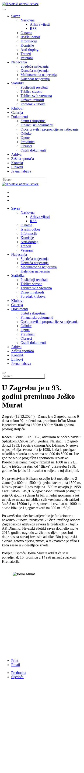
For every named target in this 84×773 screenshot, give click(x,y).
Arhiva (16, 154)
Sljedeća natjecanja (35, 66)
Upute (25, 138)
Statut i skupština (33, 121)
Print (14, 661)
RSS (33, 29)
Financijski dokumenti (37, 125)
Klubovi (17, 108)
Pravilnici (28, 142)
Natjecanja (19, 62)
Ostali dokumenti (33, 150)
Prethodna (18, 673)
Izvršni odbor (30, 37)
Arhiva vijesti (40, 24)
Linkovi (17, 167)
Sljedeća (17, 677)
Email (15, 665)
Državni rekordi (32, 100)
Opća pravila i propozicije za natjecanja (49, 129)
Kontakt (17, 163)
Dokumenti (19, 117)
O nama (26, 33)
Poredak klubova (33, 104)
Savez (15, 16)
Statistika (17, 83)
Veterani (27, 58)
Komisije (27, 45)
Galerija (17, 112)
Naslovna (28, 20)
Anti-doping (29, 50)
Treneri (26, 54)
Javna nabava (21, 171)
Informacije (29, 41)
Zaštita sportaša (22, 159)
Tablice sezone (31, 91)
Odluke (26, 133)
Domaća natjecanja (35, 70)
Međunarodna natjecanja (39, 75)
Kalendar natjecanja (35, 79)
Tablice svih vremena (36, 96)
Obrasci (26, 146)
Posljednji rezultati (34, 87)
